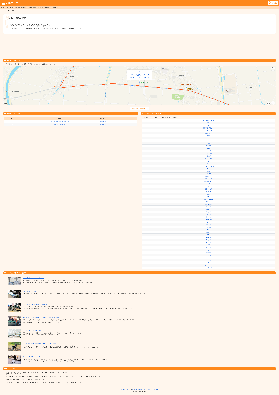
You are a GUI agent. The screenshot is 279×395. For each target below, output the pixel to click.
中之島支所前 (208, 201)
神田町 (208, 123)
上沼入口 (208, 214)
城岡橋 (208, 135)
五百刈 (208, 194)
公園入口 (208, 242)
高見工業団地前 (208, 268)
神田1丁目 (208, 237)
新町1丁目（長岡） (208, 199)
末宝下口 (208, 260)
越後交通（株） (104, 121)
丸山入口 (208, 240)
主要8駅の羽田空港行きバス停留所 (32, 330)
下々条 (208, 143)
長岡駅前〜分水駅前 (59, 124)
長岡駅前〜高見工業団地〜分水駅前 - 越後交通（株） (139, 75)
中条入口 (208, 212)
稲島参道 (208, 209)
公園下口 (208, 247)
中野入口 (208, 207)
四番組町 (208, 156)
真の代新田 (208, 227)
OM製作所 (208, 161)
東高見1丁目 (208, 176)
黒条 (208, 138)
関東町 (208, 171)
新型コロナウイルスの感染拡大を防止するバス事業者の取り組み (41, 317)
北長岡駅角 (208, 133)
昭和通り (208, 163)
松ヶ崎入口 (208, 265)
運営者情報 (155, 389)
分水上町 (208, 168)
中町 (208, 234)
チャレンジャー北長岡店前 (208, 166)
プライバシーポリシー (126, 389)
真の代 (208, 229)
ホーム (3, 10)
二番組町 (208, 196)
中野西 (139, 71)
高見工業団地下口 (208, 181)
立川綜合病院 (208, 153)
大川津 (208, 245)
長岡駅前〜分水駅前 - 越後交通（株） (139, 78)
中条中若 (208, 217)
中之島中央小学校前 (208, 204)
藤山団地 (208, 191)
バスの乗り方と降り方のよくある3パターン (35, 304)
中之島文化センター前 (208, 120)
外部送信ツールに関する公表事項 (139, 389)
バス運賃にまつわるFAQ (30, 291)
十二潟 (208, 184)
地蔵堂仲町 (208, 252)
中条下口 (208, 224)
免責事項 (150, 389)
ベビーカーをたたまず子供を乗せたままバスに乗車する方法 (39, 343)
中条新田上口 (208, 232)
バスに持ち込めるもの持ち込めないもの (34, 356)
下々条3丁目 (208, 140)
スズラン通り (208, 158)
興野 (208, 262)
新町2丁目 (208, 125)
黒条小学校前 (208, 179)
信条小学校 (208, 146)
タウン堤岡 (208, 173)
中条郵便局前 (208, 219)
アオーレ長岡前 (208, 130)
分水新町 (208, 250)
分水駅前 (208, 255)
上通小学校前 (208, 189)
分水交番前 (208, 148)
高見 (208, 257)
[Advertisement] (139, 46)
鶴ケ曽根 (208, 151)
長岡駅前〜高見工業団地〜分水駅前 (59, 121)
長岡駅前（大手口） (208, 128)
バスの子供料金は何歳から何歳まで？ (33, 278)
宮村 (208, 222)
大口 (208, 186)
